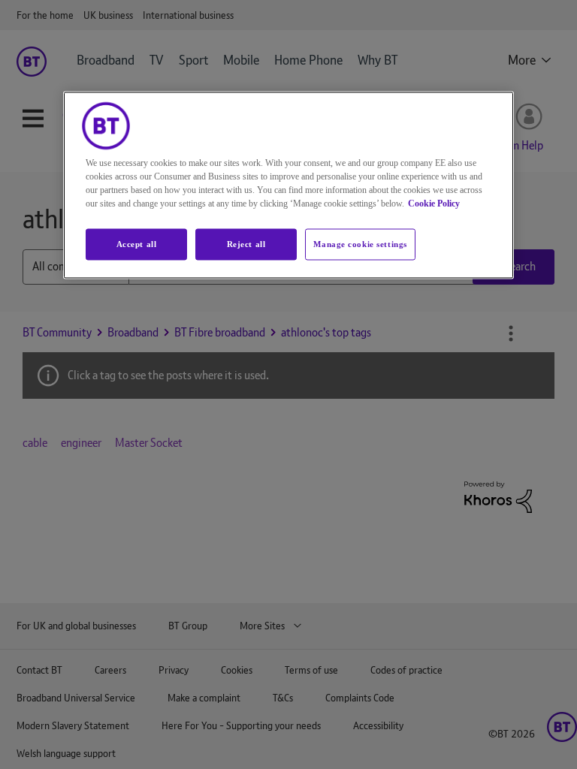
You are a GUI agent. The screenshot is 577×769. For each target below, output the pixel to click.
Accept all (136, 243)
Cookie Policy (434, 203)
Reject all (246, 243)
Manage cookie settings (360, 243)
